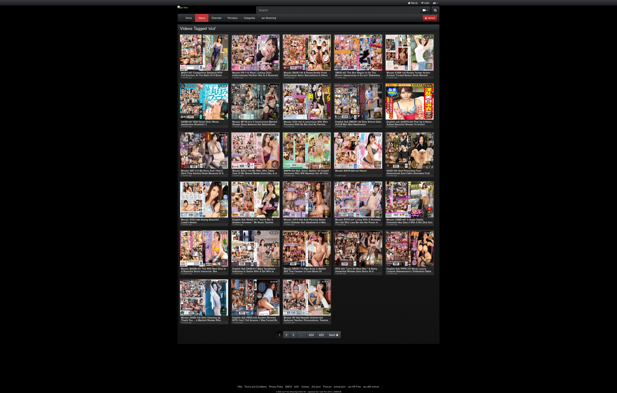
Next (332, 335)
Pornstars (232, 17)
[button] (435, 3)
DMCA (288, 386)
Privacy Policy (276, 386)
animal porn (340, 386)
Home (189, 17)
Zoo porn (316, 386)
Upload (431, 17)
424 (311, 335)
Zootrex (305, 386)
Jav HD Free (354, 386)
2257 (296, 386)
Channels (216, 17)
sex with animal (371, 386)
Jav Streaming (268, 17)
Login (426, 2)
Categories (249, 17)
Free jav (327, 386)
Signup (414, 2)
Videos (201, 17)
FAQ (240, 386)
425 (321, 335)
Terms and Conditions (255, 386)
